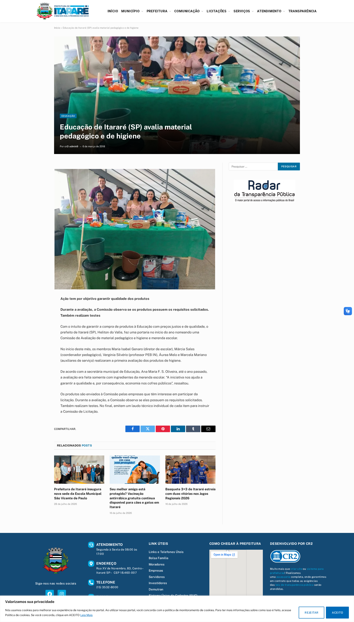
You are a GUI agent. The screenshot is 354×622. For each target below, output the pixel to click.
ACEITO (337, 612)
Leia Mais (86, 615)
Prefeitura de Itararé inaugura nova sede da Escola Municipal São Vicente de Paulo (77, 493)
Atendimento (269, 11)
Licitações (217, 11)
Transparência (302, 11)
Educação (68, 116)
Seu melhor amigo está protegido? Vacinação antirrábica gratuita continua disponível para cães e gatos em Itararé (134, 498)
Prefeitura (157, 11)
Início (113, 11)
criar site (296, 568)
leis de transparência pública (295, 584)
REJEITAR (311, 612)
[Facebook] (49, 594)
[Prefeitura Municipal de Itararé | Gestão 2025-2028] (62, 11)
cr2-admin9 (71, 146)
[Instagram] (62, 594)
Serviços (242, 11)
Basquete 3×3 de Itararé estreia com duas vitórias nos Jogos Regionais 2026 (190, 493)
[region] (177, 609)
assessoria (283, 576)
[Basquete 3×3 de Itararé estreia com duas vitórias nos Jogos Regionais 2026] (190, 469)
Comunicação (187, 11)
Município (130, 11)
